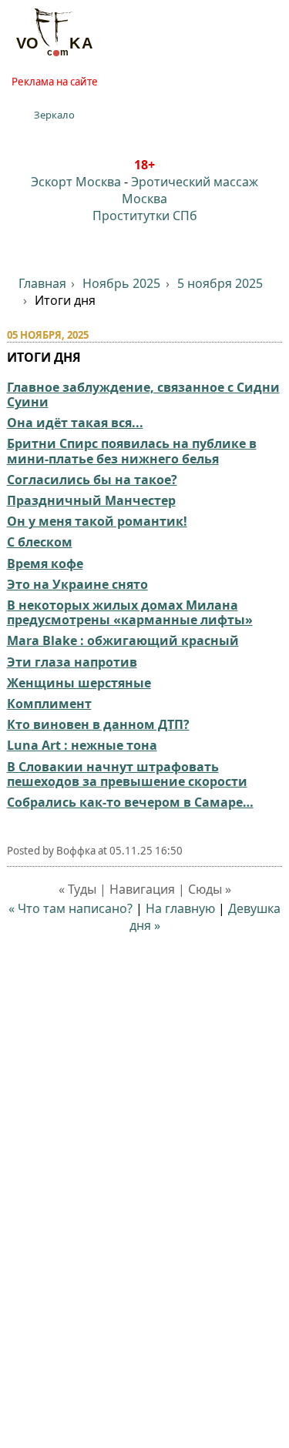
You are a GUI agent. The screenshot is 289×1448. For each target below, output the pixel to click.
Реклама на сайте (55, 82)
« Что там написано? (70, 908)
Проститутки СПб (144, 215)
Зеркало (54, 115)
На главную (180, 908)
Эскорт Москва (76, 181)
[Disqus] (145, 1227)
